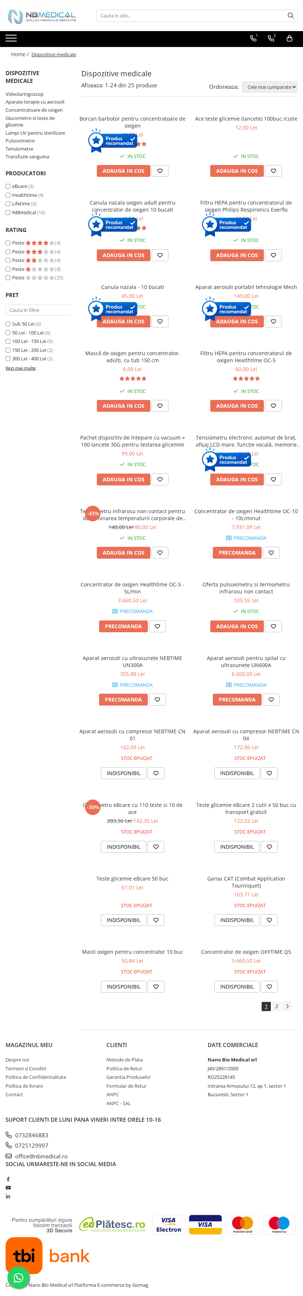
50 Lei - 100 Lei (28, 332)
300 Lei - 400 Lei (29, 358)
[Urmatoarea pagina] (287, 1006)
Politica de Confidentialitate (36, 1077)
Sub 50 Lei (23, 323)
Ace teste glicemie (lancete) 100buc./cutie (246, 118)
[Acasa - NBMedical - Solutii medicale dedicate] (42, 16)
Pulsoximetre (20, 140)
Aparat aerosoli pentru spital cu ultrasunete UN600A (246, 661)
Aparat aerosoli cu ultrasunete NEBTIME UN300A (132, 661)
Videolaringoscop (25, 94)
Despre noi (17, 1059)
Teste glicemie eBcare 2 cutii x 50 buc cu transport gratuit (246, 808)
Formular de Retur (126, 1086)
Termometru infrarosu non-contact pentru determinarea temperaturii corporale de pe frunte (132, 515)
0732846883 (31, 1135)
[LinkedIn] (8, 1196)
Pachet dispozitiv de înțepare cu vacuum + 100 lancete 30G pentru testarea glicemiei (132, 441)
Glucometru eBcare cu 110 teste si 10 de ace (133, 808)
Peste (18, 242)
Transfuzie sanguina (27, 156)
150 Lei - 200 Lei (29, 350)
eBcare (19, 186)
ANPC (112, 1094)
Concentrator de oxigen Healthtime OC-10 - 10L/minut (246, 515)
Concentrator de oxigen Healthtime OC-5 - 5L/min (132, 588)
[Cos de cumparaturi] (289, 38)
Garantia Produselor (128, 1077)
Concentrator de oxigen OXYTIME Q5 (246, 951)
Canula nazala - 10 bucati (132, 286)
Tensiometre (19, 148)
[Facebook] (8, 1179)
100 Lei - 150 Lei (29, 341)
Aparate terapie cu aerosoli (35, 101)
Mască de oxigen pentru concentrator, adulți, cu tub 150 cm (132, 357)
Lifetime (21, 203)
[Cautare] (290, 16)
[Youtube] (8, 1187)
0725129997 (31, 1145)
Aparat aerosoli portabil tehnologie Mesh (246, 286)
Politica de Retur (124, 1068)
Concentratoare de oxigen (34, 110)
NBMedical (24, 212)
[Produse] (12, 40)
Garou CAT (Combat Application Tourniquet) (246, 882)
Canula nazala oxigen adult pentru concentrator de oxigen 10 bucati (133, 206)
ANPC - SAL (118, 1103)
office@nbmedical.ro (41, 1156)
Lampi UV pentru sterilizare (35, 132)
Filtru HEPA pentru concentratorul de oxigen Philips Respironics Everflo (246, 206)
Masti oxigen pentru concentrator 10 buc (132, 951)
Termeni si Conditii (26, 1068)
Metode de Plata (124, 1059)
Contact (14, 1094)
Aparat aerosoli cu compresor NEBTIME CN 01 (132, 735)
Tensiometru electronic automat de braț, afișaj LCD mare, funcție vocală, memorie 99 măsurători (246, 441)
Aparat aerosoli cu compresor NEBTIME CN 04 (246, 735)
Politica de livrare (24, 1086)
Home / (20, 54)
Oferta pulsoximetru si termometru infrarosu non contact (246, 588)
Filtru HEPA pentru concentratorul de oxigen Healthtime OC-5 (246, 357)
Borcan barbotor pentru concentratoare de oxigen (132, 122)
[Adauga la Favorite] (160, 171)
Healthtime (24, 195)
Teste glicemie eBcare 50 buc (132, 878)
